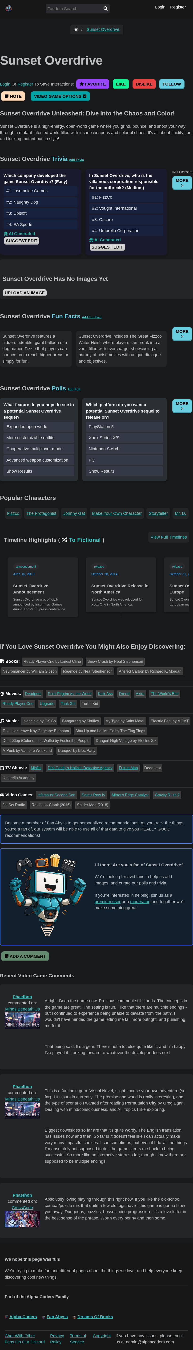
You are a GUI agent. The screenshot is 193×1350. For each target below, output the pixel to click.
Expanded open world (26, 426)
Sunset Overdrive (103, 29)
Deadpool (33, 694)
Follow (172, 84)
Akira (140, 694)
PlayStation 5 (101, 426)
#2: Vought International (114, 208)
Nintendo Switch (104, 448)
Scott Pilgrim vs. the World (70, 694)
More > (182, 183)
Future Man (128, 768)
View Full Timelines (169, 537)
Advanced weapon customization (37, 460)
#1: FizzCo (102, 197)
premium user (108, 901)
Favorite (95, 84)
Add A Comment (27, 956)
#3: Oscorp (102, 219)
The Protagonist (41, 513)
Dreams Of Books (95, 1316)
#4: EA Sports (19, 224)
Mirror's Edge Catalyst (130, 795)
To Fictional (84, 540)
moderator (139, 901)
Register (178, 7)
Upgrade (47, 704)
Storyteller (158, 513)
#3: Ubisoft (16, 213)
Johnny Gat (74, 513)
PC (92, 460)
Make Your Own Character (117, 513)
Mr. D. (180, 513)
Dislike (144, 84)
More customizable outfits (30, 437)
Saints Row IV (93, 795)
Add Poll (74, 389)
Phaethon (22, 996)
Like (121, 84)
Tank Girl (68, 704)
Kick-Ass (105, 694)
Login (160, 7)
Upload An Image (25, 292)
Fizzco (13, 513)
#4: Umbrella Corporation (115, 230)
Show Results (19, 471)
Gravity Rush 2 (167, 795)
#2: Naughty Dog (22, 202)
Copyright (102, 1336)
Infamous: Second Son (56, 795)
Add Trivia (76, 160)
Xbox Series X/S (104, 437)
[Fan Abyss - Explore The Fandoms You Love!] (76, 29)
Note (15, 96)
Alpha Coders (23, 1316)
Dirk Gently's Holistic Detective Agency (80, 768)
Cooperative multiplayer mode (34, 448)
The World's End (165, 694)
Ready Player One (18, 704)
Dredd (124, 694)
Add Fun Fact (91, 317)
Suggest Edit (21, 240)
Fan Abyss (57, 1316)
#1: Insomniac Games (27, 190)
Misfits (36, 768)
